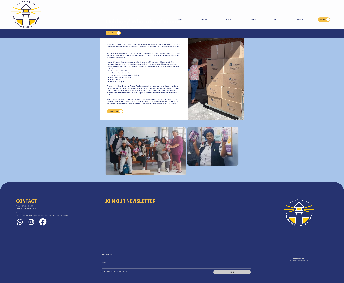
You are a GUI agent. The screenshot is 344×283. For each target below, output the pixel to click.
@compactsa (162, 55)
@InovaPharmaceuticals (149, 44)
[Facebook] (42, 221)
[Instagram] (31, 221)
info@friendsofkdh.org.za (28, 208)
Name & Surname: (107, 254)
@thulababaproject (168, 53)
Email (104, 263)
